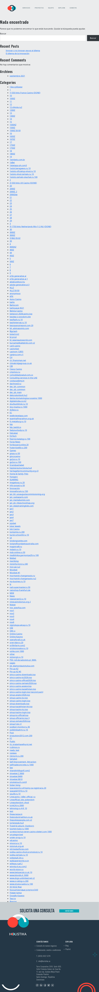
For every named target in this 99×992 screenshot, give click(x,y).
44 (11, 252)
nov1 (12, 610)
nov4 (12, 619)
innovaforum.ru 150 (19, 491)
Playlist (68, 949)
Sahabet (13, 759)
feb (11, 424)
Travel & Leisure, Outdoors (22, 825)
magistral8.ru (16, 546)
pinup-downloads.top (19, 703)
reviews (13, 753)
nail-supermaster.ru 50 (20, 587)
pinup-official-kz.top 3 (19, 718)
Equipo (51, 8)
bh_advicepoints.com (19, 328)
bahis (12, 302)
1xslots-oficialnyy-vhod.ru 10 (23, 171)
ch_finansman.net (18, 360)
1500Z (12, 127)
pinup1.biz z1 (16, 724)
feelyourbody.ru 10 (18, 430)
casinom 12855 (16, 351)
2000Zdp (14, 194)
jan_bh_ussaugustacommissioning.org (27, 494)
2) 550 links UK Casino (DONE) (23, 183)
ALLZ (12, 287)
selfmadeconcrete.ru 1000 (22, 764)
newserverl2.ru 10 (18, 599)
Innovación (15, 488)
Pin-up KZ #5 (15, 671)
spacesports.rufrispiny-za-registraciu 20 (28, 788)
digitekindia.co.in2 (18, 401)
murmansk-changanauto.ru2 (23, 578)
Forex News (15, 441)
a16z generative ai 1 (19, 279)
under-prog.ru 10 (17, 837)
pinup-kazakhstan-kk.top (21, 706)
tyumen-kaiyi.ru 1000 (19, 828)
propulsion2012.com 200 (21, 735)
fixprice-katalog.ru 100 (20, 439)
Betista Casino (16, 311)
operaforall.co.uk (17, 639)
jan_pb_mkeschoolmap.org (22, 503)
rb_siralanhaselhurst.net (21, 744)
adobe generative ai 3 (19, 284)
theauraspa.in (16, 814)
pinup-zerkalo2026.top (20, 721)
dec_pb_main (16, 392)
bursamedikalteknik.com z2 (22, 343)
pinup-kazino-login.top (20, 712)
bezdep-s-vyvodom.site (20, 316)
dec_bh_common (17, 386)
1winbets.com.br (17, 159)
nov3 (12, 616)
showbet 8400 (16, 776)
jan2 (12, 511)
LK (11, 537)
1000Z (12, 98)
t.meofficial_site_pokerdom (22, 799)
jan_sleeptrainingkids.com (22, 505)
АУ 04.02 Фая (16, 887)
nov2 (12, 613)
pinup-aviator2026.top (20, 695)
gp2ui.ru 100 (15, 462)
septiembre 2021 (17, 76)
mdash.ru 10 (15, 549)
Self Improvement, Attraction (23, 761)
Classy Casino (16, 369)
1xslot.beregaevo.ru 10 (20, 168)
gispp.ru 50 (15, 453)
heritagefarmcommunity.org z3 (24, 471)
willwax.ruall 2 (16, 863)
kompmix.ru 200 (17, 532)
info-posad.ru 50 (17, 485)
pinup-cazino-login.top (20, 700)
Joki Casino (15, 529)
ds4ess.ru (14, 409)
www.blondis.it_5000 (19, 875)
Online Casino (16, 633)
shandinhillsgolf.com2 (20, 770)
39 (11, 241)
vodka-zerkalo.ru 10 (19, 855)
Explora (61, 8)
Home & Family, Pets (19, 473)
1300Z (12, 116)
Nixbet (13, 604)
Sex (11, 767)
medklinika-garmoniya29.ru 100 (24, 555)
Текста (13, 898)
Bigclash (13, 331)
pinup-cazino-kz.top (19, 697)
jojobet (13, 523)
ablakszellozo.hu (17, 281)
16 (11, 133)
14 (11, 119)
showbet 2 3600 (17, 773)
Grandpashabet (17, 465)
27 (11, 215)
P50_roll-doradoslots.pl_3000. (23, 660)
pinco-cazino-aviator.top (21, 686)
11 (11, 101)
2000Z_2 (13, 191)
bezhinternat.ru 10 (18, 322)
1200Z (12, 110)
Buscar (3, 33)
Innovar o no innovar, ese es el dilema (23, 50)
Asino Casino (15, 299)
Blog (67, 945)
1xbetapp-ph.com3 (18, 165)
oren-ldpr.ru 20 (16, 642)
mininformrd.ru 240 (19, 564)
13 (11, 113)
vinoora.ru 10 (16, 843)
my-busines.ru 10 (17, 581)
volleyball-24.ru (16, 857)
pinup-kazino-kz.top (19, 709)
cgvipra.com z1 (16, 354)
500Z (12, 261)
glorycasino (15, 456)
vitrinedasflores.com (19, 849)
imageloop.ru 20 (17, 482)
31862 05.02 (15, 238)
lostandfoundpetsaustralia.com (24, 543)
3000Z (12, 232)
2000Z (12, 188)
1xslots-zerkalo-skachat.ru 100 (23, 177)
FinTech (13, 436)
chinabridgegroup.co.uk (21, 363)
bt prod (13, 337)
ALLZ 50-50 (14, 290)
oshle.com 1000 (17, 651)
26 (11, 212)
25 (11, 209)
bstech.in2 (14, 334)
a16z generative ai (18, 276)
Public (12, 741)
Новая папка (16, 892)
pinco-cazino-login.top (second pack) (26, 692)
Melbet (13, 558)
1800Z (12, 153)
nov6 (12, 622)
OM (11, 628)
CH (11, 357)
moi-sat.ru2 (15, 567)
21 (11, 197)
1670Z (12, 139)
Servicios (26, 8)
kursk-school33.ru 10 (19, 535)
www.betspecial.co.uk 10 (21, 872)
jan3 (12, 514)
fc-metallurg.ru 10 (18, 421)
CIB (11, 366)
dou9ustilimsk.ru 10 (19, 404)
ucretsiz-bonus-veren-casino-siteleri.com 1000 (31, 831)
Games (13, 450)
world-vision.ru (16, 869)
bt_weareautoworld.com (21, 340)
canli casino (15, 345)
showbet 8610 (16, 779)
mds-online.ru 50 (17, 552)
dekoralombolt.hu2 (18, 395)
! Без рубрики (16, 87)
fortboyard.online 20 (19, 444)
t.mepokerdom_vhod (19, 802)
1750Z (12, 145)
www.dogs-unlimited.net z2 (22, 878)
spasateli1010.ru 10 (18, 791)
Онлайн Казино (17, 895)
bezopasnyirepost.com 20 (21, 325)
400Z (12, 249)
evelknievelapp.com (19, 415)
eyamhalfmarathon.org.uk (22, 418)
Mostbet (13, 569)
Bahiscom (14, 305)
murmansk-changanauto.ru (22, 575)
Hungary (14, 476)
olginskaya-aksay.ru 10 (20, 625)
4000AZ (13, 247)
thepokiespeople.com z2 (21, 820)
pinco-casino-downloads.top (23, 674)
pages (12, 663)
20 (11, 185)
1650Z (12, 136)
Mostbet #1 (15, 572)
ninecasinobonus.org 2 (20, 601)
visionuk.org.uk (17, 846)
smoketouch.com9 (18, 782)
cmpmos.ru (15, 372)
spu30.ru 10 (15, 793)
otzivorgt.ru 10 (16, 657)
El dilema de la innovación (17, 53)
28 (11, 217)
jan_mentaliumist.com (20, 500)
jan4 (12, 517)
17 (11, 142)
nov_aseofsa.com (17, 607)
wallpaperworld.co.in (19, 860)
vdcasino (14, 840)
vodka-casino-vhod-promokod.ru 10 (26, 852)
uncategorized (16, 834)
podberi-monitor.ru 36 (20, 727)
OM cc (12, 631)
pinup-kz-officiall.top (19, 715)
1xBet (12, 162)
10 (11, 95)
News (12, 596)
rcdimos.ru (15, 747)
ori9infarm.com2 (17, 645)
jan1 (12, 508)
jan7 (12, 520)
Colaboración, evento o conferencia (48, 950)
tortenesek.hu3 (17, 823)
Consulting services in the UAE (23, 377)
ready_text (14, 750)
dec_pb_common (17, 389)
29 (11, 220)
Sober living (15, 785)
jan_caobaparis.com (19, 497)
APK (11, 296)
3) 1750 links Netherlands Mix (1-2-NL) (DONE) (30, 226)
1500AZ (13, 124)
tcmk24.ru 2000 (17, 805)
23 (11, 203)
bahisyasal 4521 (17, 308)
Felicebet (14, 433)
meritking (14, 561)
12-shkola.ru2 (16, 107)
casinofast (14, 348)
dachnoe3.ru (15, 383)
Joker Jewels (15, 526)
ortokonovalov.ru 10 (19, 648)
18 (11, 151)
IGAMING (14, 479)
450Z (12, 255)
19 (11, 156)
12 (11, 104)
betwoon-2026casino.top (21, 313)
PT (11, 738)
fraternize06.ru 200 (18, 447)
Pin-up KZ (14, 668)
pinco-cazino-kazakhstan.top (23, 689)
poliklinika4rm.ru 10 (19, 729)
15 (11, 121)
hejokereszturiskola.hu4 (21, 468)
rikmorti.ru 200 (16, 756)
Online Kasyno (16, 636)
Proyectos (39, 8)
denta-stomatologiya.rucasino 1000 (26, 398)
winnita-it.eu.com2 (18, 866)
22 (11, 200)
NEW (12, 593)
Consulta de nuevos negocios (46, 945)
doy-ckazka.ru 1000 (18, 407)
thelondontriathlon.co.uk (21, 817)
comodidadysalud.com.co (21, 375)
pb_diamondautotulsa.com (22, 665)
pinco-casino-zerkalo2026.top (23, 683)
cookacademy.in (17, 380)
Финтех (13, 901)
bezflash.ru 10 (16, 319)
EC (11, 412)
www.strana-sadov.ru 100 (21, 884)
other (12, 654)
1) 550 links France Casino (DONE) (25, 92)
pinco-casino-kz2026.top (21, 677)
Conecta (73, 8)
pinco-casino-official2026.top (23, 680)
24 (11, 206)
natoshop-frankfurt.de (20, 590)
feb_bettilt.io (15, 427)
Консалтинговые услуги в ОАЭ (24, 889)
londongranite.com (18, 540)
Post (12, 732)
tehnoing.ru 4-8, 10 (18, 808)
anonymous (15, 293)
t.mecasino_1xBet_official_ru (22, 796)
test (11, 811)
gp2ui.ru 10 (15, 459)
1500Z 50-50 (15, 130)
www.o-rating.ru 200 (19, 881)
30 (11, 229)
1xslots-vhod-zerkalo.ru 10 (22, 174)
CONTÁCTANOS (69, 911)
